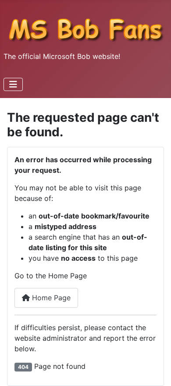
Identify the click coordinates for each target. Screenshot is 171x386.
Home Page (50, 297)
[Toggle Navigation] (13, 84)
